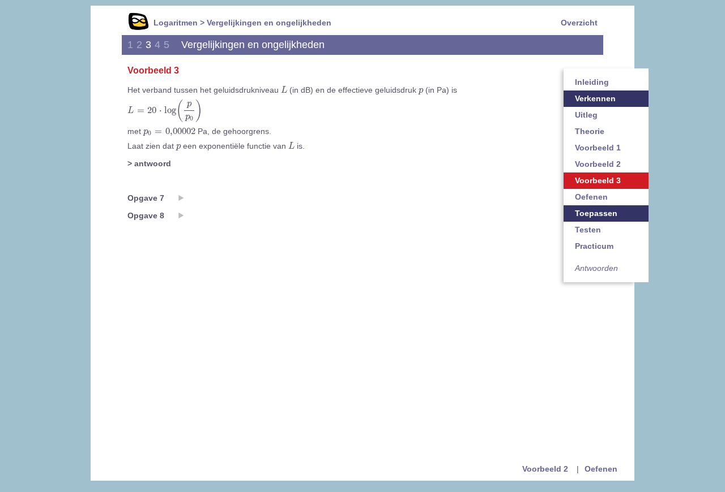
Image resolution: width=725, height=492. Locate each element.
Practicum (594, 246)
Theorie (589, 131)
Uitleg (586, 114)
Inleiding (592, 82)
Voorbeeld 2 (598, 164)
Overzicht (579, 22)
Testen (588, 229)
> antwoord (149, 163)
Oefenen (591, 196)
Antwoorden (596, 268)
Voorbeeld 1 (598, 147)
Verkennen (595, 98)
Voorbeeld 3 (598, 180)
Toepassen (596, 213)
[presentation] (284, 89)
